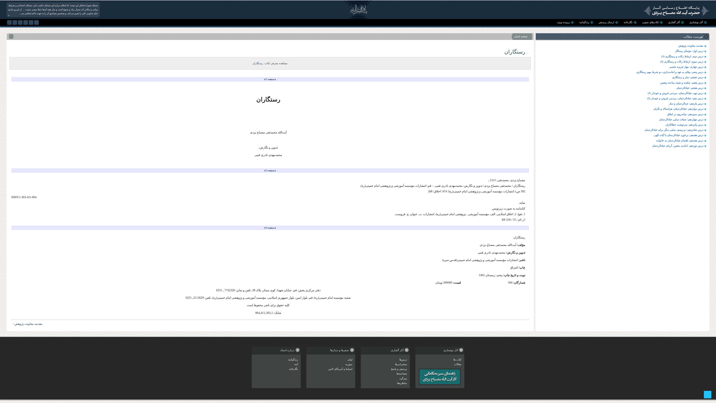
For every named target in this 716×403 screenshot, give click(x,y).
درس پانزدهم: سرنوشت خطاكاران (684, 124)
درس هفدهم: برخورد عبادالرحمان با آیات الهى (678, 135)
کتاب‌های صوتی (650, 22)
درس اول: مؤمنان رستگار (689, 51)
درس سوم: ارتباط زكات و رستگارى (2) (681, 61)
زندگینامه (584, 22)
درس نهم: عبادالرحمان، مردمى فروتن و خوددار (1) (675, 93)
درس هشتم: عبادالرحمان (689, 88)
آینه (296, 364)
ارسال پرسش (606, 22)
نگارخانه (628, 22)
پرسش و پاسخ (399, 369)
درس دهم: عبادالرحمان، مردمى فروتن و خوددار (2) (675, 98)
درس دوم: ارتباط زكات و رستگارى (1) (682, 56)
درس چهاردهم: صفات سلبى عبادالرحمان (681, 119)
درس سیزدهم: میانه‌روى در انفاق (685, 114)
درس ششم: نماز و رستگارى (687, 77)
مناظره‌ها (402, 383)
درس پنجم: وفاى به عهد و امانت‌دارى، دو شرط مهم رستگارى (669, 72)
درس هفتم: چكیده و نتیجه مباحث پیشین (681, 82)
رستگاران (258, 63)
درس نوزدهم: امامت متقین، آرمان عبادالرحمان (677, 145)
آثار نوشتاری (696, 22)
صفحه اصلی (520, 36)
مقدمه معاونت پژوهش (690, 45)
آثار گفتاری (674, 22)
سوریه (348, 364)
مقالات (457, 364)
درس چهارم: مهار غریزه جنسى (686, 66)
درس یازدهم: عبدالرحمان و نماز (686, 103)
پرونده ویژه (563, 22)
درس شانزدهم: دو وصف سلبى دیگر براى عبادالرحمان (674, 130)
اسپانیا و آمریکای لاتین (340, 369)
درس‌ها (403, 359)
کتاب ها (457, 359)
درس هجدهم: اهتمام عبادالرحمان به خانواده (679, 140)
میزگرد (403, 378)
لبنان (350, 359)
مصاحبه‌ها (402, 373)
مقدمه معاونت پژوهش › (28, 323)
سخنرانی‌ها (401, 364)
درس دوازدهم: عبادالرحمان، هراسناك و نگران (678, 108)
